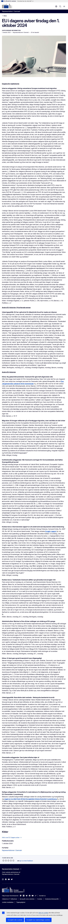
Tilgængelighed (20, 902)
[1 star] (3, 860)
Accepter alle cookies (15, 920)
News (5, 15)
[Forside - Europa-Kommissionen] (7, 5)
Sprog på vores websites (27, 899)
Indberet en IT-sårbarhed (9, 899)
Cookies (39, 899)
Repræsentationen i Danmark (12, 850)
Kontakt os (42, 895)
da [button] (56, 6)
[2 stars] (4, 860)
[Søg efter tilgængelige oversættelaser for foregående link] (35, 384)
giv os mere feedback (26, 861)
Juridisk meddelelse (7, 902)
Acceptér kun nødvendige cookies (38, 920)
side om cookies (43, 913)
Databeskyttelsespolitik (52, 899)
